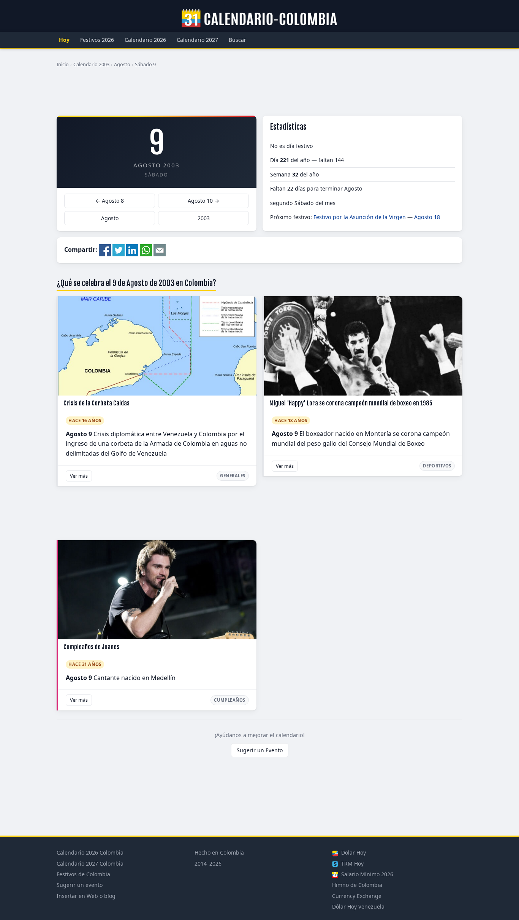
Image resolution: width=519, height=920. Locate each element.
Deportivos (437, 466)
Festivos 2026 (97, 39)
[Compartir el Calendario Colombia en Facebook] (105, 249)
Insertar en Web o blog (86, 895)
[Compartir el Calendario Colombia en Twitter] (118, 249)
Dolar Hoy (353, 852)
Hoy (64, 39)
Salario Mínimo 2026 (366, 874)
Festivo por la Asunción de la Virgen (359, 217)
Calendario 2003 (91, 64)
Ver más (79, 476)
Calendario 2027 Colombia (90, 863)
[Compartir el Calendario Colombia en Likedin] (132, 249)
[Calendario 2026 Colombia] (259, 18)
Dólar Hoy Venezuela (358, 906)
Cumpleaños (229, 700)
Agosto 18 (427, 217)
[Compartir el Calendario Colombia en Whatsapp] (146, 249)
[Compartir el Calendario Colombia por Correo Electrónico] (159, 249)
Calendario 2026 (145, 39)
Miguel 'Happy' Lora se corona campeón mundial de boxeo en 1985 (350, 403)
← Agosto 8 (109, 200)
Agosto (122, 64)
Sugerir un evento (80, 884)
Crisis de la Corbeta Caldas (96, 403)
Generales (232, 475)
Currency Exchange (356, 895)
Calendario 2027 (197, 39)
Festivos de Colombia (83, 874)
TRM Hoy (352, 863)
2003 (204, 218)
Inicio (63, 64)
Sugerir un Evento (260, 750)
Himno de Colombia (357, 884)
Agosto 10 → (203, 200)
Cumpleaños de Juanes (91, 647)
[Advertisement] (259, 95)
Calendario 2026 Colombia (90, 852)
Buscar (237, 39)
